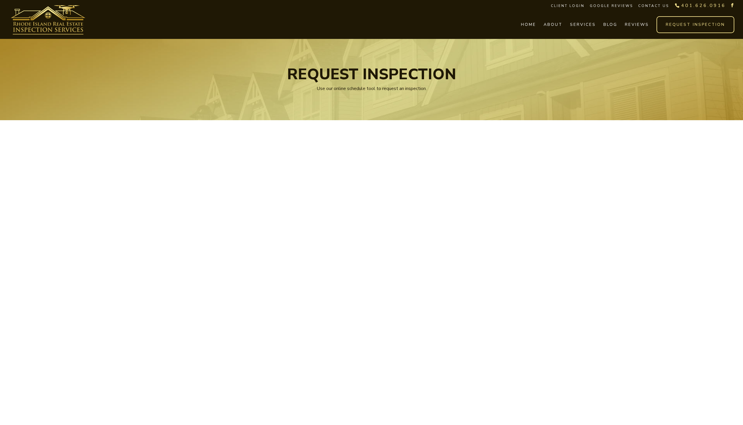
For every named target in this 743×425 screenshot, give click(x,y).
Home (528, 25)
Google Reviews (611, 5)
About (553, 25)
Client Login (568, 5)
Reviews (637, 25)
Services (583, 25)
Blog (610, 25)
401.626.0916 (703, 5)
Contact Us (653, 5)
